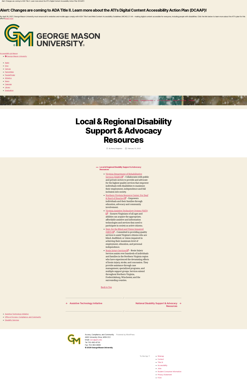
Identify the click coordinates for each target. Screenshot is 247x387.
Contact (161, 359)
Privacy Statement (165, 375)
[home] (130, 100)
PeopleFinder (10, 75)
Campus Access (146, 100)
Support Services (179, 100)
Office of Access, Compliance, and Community (23, 317)
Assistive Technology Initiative (17, 314)
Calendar (8, 84)
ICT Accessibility (163, 100)
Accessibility (162, 365)
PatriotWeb (9, 72)
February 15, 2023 (134, 148)
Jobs (159, 368)
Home (135, 100)
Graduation (9, 90)
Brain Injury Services (117, 250)
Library (7, 87)
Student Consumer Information (169, 372)
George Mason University (17, 56)
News (7, 81)
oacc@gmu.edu (96, 340)
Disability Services (12, 320)
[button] (123, 168)
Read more (9, 19)
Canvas (8, 69)
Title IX (160, 362)
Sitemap (161, 356)
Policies (192, 100)
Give (6, 66)
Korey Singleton (116, 148)
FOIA (160, 378)
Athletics (8, 78)
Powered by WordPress (125, 335)
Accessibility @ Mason (9, 53)
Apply (7, 63)
